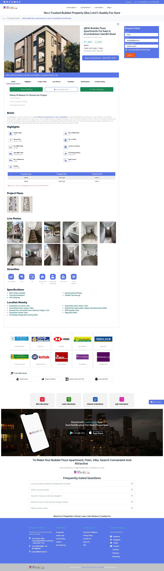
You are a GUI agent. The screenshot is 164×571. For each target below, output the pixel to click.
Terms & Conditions (90, 532)
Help (108, 7)
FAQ (84, 545)
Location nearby (100, 82)
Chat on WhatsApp (98, 89)
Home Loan (80, 516)
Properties (68, 516)
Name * (127, 32)
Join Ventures (61, 545)
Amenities (71, 82)
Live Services (85, 7)
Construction (60, 539)
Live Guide (98, 7)
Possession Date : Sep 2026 (93, 51)
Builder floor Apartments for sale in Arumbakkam (52, 117)
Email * (127, 38)
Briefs (13, 82)
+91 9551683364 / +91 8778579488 (148, 2)
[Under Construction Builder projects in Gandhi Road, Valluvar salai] (13, 204)
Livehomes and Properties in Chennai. (93, 567)
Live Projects (70, 7)
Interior (59, 542)
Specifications (85, 82)
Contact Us (87, 539)
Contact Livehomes (27, 89)
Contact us (105, 516)
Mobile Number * (130, 43)
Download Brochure (62, 89)
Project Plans (42, 82)
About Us (57, 516)
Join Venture (93, 516)
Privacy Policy (88, 535)
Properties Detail (13, 18)
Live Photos (56, 82)
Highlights (27, 82)
